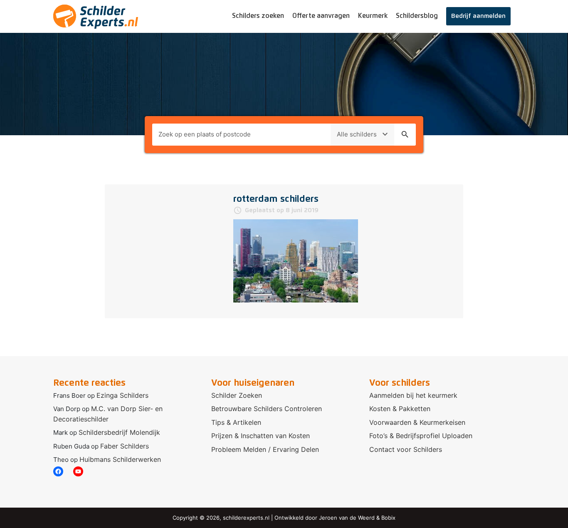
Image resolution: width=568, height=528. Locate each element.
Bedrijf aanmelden (478, 16)
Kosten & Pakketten (399, 408)
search (405, 134)
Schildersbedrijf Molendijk (119, 432)
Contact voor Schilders (405, 449)
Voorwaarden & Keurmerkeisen (417, 422)
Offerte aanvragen (321, 15)
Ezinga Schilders (122, 395)
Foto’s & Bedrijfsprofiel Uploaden (420, 435)
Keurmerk (373, 15)
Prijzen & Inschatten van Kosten (260, 435)
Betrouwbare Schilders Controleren (266, 408)
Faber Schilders (124, 446)
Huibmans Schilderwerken (120, 459)
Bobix (388, 517)
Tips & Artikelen (236, 422)
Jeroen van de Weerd (347, 517)
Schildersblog (417, 15)
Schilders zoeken (258, 15)
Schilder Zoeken (236, 395)
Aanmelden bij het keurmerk (413, 395)
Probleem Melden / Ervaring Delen (265, 449)
